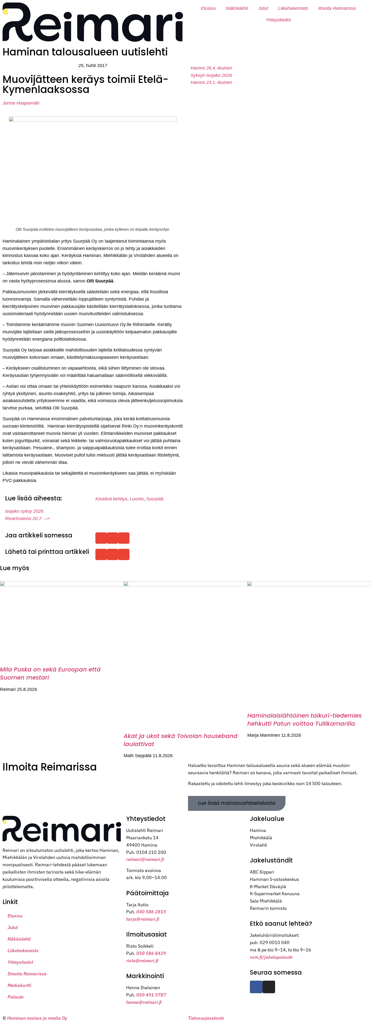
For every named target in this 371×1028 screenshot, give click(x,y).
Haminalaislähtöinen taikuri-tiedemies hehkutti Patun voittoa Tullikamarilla (304, 720)
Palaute (15, 997)
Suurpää (154, 498)
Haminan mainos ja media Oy (37, 1018)
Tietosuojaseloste (206, 1018)
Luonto (137, 498)
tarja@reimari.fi (142, 919)
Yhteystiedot (278, 19)
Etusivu (208, 8)
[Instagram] (268, 987)
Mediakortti (19, 985)
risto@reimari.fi (142, 960)
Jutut (263, 8)
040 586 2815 (151, 912)
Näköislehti (237, 8)
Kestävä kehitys (111, 498)
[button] (101, 538)
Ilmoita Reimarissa (337, 8)
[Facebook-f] (256, 987)
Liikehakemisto (293, 8)
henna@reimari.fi (144, 1002)
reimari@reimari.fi (145, 859)
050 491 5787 (151, 995)
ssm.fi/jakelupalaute (271, 957)
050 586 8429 (151, 953)
